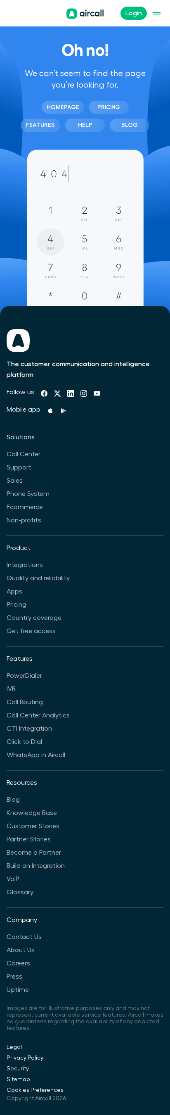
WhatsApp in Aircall (36, 755)
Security (18, 1069)
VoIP (13, 879)
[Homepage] (85, 13)
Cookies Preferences (35, 1090)
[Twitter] (57, 393)
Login (133, 13)
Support (19, 467)
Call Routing (25, 702)
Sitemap (18, 1079)
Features (40, 125)
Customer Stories (33, 826)
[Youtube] (97, 393)
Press (14, 976)
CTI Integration (29, 728)
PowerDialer (24, 675)
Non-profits (24, 520)
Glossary (20, 892)
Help (85, 125)
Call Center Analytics (38, 715)
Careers (18, 963)
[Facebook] (44, 393)
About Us (21, 950)
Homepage (63, 107)
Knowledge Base (32, 813)
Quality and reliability (38, 578)
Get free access (31, 631)
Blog (129, 125)
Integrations (25, 565)
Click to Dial (24, 742)
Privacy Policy (25, 1058)
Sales (15, 480)
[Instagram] (83, 393)
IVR (11, 689)
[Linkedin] (70, 393)
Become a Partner (34, 852)
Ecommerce (25, 507)
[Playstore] (63, 410)
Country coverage (34, 618)
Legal (14, 1047)
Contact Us (24, 937)
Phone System (28, 494)
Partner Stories (29, 839)
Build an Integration (36, 865)
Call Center (23, 454)
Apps (14, 591)
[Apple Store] (50, 410)
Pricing (108, 107)
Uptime (18, 989)
